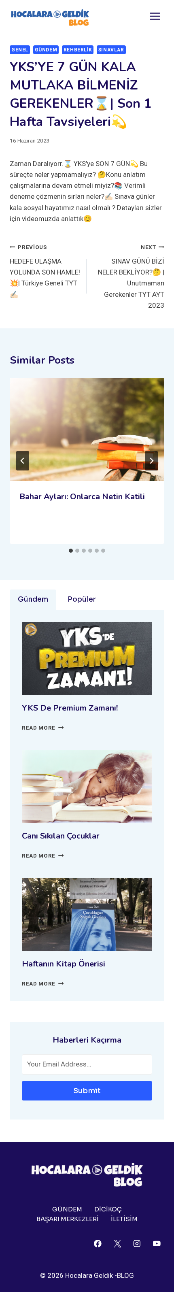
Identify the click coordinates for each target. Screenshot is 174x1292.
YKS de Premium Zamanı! (70, 707)
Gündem (46, 50)
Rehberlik (78, 50)
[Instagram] (136, 1243)
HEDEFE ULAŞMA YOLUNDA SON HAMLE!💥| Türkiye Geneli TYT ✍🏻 (45, 271)
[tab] (71, 551)
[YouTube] (156, 1243)
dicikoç (108, 1209)
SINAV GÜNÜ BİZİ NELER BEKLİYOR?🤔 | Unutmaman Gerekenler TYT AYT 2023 (131, 276)
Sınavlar (111, 50)
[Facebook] (97, 1243)
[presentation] (87, 429)
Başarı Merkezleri (67, 1219)
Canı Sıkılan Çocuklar (61, 835)
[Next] (151, 460)
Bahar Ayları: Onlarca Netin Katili (82, 496)
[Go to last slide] (22, 460)
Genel (19, 50)
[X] (117, 1243)
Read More (43, 727)
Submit (87, 1090)
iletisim (124, 1219)
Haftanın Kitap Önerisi (63, 963)
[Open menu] (154, 16)
